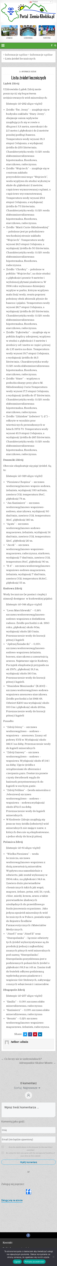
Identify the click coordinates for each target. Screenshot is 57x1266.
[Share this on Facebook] (30, 1034)
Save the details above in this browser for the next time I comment (30, 1148)
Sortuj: (18, 1088)
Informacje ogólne (29, 71)
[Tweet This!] (25, 1034)
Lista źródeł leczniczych (28, 78)
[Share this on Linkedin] (40, 1034)
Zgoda (17, 1261)
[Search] (55, 45)
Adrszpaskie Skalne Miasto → (37, 1063)
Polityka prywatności (34, 1261)
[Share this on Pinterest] (35, 1034)
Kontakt (7, 1242)
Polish (35, 2)
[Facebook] (51, 45)
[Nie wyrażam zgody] (53, 1256)
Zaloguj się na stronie (12, 1200)
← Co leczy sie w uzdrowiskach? (21, 1059)
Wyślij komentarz (28, 1162)
